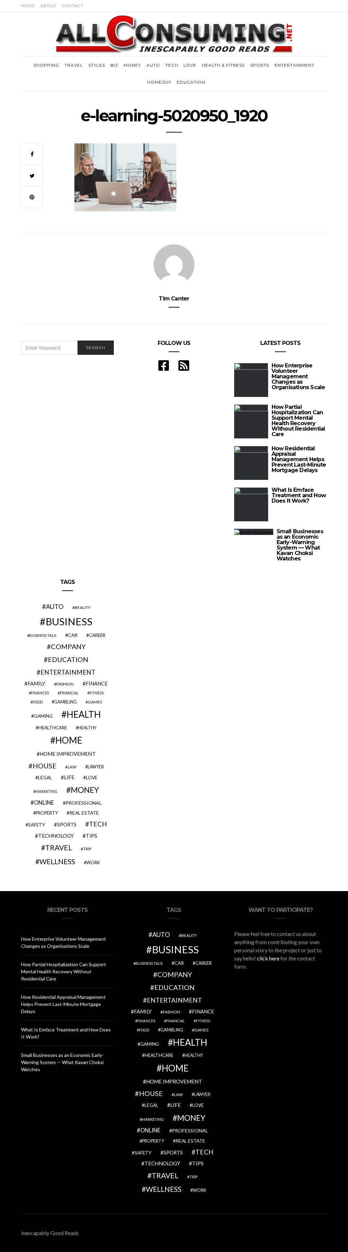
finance (97, 683)
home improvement (68, 754)
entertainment (67, 672)
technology (56, 836)
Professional (84, 803)
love (91, 777)
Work (93, 862)
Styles (96, 65)
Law (72, 767)
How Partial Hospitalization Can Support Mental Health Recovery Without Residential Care (298, 420)
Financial (69, 693)
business (69, 621)
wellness (57, 861)
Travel (74, 65)
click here (268, 958)
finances (40, 693)
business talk (42, 635)
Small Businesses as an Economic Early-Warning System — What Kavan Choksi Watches (300, 545)
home (68, 740)
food (38, 702)
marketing (46, 791)
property (47, 813)
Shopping (46, 65)
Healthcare (52, 727)
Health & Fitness (223, 65)
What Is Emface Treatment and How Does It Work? (299, 495)
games (95, 702)
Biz (114, 65)
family (36, 683)
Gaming (43, 716)
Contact (72, 5)
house (44, 766)
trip (87, 849)
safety (36, 825)
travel (58, 847)
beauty (82, 607)
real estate (84, 813)
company (68, 646)
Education (191, 82)
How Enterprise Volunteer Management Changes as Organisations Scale (298, 376)
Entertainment (294, 65)
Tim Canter (174, 298)
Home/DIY (159, 82)
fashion (65, 683)
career (97, 635)
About (48, 5)
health (84, 714)
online (44, 802)
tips (91, 836)
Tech (172, 65)
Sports (259, 65)
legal (45, 777)
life (69, 777)
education (68, 659)
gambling (65, 702)
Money (132, 65)
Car (72, 635)
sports (66, 824)
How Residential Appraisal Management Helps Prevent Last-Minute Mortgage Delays (299, 459)
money (85, 790)
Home (28, 5)
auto (55, 606)
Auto (153, 65)
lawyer (96, 766)
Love (190, 65)
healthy (87, 727)
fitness (96, 693)
